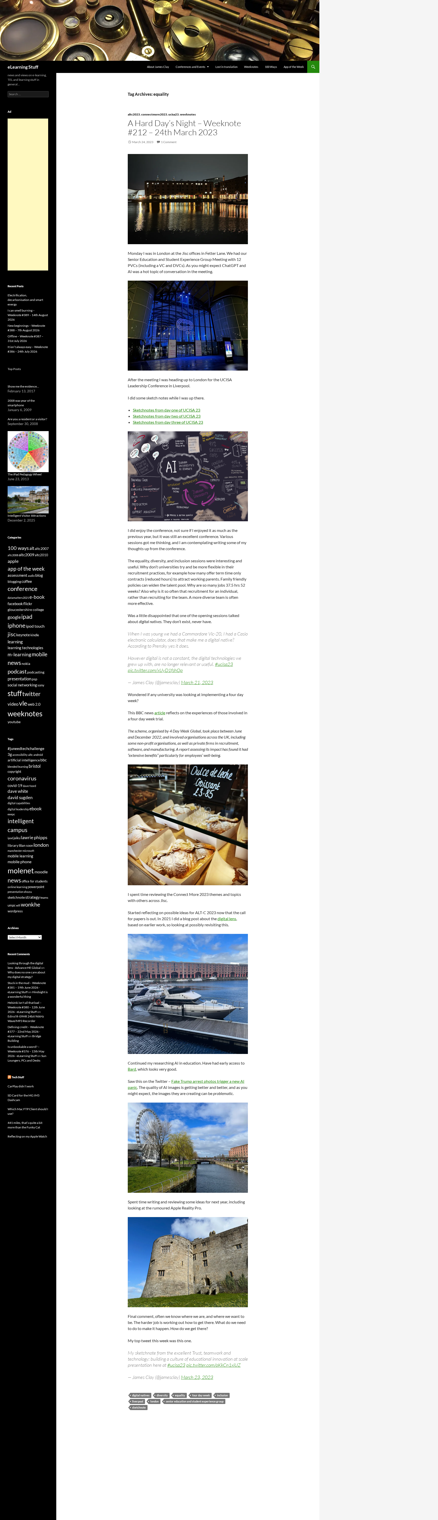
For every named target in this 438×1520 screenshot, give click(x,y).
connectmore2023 (154, 114)
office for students (35, 881)
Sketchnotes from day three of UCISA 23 (168, 422)
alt (31, 548)
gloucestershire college (26, 609)
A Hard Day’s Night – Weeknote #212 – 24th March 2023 (184, 127)
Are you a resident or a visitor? (27, 419)
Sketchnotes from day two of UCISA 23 (166, 416)
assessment (17, 575)
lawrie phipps (34, 837)
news (14, 662)
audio (31, 575)
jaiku (16, 838)
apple (13, 561)
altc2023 (134, 114)
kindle (34, 635)
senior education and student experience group (195, 1401)
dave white (18, 791)
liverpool (137, 1401)
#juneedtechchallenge (26, 748)
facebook (15, 604)
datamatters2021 (18, 597)
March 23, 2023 (197, 1377)
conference (23, 588)
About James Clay (158, 66)
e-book (37, 597)
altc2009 (26, 554)
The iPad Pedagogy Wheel (25, 474)
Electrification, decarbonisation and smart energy (25, 299)
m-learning (19, 654)
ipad (26, 616)
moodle (41, 872)
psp (34, 679)
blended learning (18, 766)
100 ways (18, 548)
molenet (21, 870)
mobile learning (20, 856)
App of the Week (294, 66)
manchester (15, 850)
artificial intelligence (24, 760)
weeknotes (188, 114)
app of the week (26, 568)
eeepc (11, 814)
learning (15, 641)
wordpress (15, 911)
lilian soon (26, 845)
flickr (27, 603)
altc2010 (41, 555)
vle (23, 703)
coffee (27, 581)
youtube (14, 722)
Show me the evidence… (23, 386)
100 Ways (271, 66)
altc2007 (42, 548)
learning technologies (25, 647)
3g (10, 754)
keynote (23, 634)
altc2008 (13, 555)
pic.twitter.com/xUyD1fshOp (155, 670)
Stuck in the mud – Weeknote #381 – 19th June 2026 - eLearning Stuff (27, 987)
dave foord (29, 785)
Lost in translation (226, 66)
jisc (12, 634)
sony (41, 685)
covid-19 (15, 785)
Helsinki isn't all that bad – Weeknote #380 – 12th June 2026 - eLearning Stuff (26, 1007)
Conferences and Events (190, 66)
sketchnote (139, 1407)
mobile (39, 654)
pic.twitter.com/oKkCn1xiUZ (213, 1365)
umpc (11, 905)
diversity (162, 1395)
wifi (18, 905)
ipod (10, 838)
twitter (31, 693)
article (159, 712)
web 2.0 (34, 704)
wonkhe (30, 904)
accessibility (20, 754)
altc (30, 755)
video (13, 704)
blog (39, 575)
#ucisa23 (224, 664)
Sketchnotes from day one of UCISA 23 (166, 410)
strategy (32, 897)
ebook (35, 808)
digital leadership (18, 809)
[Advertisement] (28, 195)
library (13, 845)
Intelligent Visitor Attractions (27, 515)
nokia (26, 663)
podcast (17, 671)
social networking (22, 685)
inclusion (222, 1395)
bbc (43, 760)
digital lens (226, 918)
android (38, 754)
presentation (19, 678)
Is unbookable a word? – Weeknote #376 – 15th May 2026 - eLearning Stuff (26, 1051)
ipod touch (35, 626)
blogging (14, 581)
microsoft (28, 850)
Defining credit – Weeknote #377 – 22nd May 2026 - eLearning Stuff (26, 1031)
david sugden (20, 797)
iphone (16, 625)
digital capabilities (19, 803)
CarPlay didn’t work (21, 1086)
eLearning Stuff (23, 67)
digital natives (141, 1395)
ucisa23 (173, 114)
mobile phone (19, 861)
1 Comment (168, 142)
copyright (14, 772)
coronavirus (22, 778)
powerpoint (36, 887)
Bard (132, 1069)
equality (180, 1395)
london (154, 1401)
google (14, 617)
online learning (17, 887)
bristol (35, 766)
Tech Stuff (18, 1077)
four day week (201, 1395)
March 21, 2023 (197, 682)
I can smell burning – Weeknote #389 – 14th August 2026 (28, 315)
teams (44, 897)
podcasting (35, 672)
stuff (15, 693)
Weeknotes (251, 66)
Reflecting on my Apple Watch (27, 1136)
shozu (28, 892)
